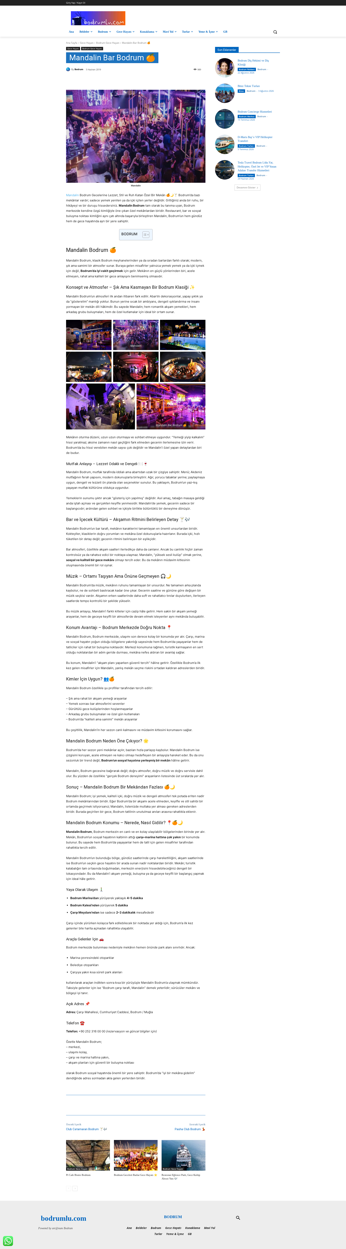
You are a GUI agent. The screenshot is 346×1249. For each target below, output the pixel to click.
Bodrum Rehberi (247, 69)
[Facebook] (94, 80)
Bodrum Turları (246, 145)
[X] (104, 80)
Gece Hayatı (87, 42)
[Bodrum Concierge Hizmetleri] (224, 118)
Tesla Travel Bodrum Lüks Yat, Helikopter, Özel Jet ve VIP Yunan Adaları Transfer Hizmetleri (257, 166)
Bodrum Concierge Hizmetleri (255, 111)
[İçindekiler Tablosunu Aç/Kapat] (143, 234)
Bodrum (78, 69)
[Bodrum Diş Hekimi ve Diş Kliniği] (224, 68)
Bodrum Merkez (246, 116)
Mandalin (72, 195)
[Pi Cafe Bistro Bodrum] (88, 1155)
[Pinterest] (113, 80)
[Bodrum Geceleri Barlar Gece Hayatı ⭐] (136, 1155)
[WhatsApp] (122, 80)
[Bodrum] (68, 69)
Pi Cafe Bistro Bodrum (78, 1174)
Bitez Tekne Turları (249, 86)
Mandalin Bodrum (87, 250)
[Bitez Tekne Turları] (224, 93)
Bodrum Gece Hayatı (107, 42)
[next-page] (74, 1188)
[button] (275, 32)
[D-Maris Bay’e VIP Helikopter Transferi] (224, 144)
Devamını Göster (246, 187)
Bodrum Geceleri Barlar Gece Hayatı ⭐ (135, 1174)
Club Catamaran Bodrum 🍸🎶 (86, 1129)
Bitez (241, 91)
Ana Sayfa (71, 42)
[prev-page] (68, 1188)
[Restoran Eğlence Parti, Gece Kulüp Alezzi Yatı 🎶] (183, 1155)
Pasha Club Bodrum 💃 (190, 1129)
